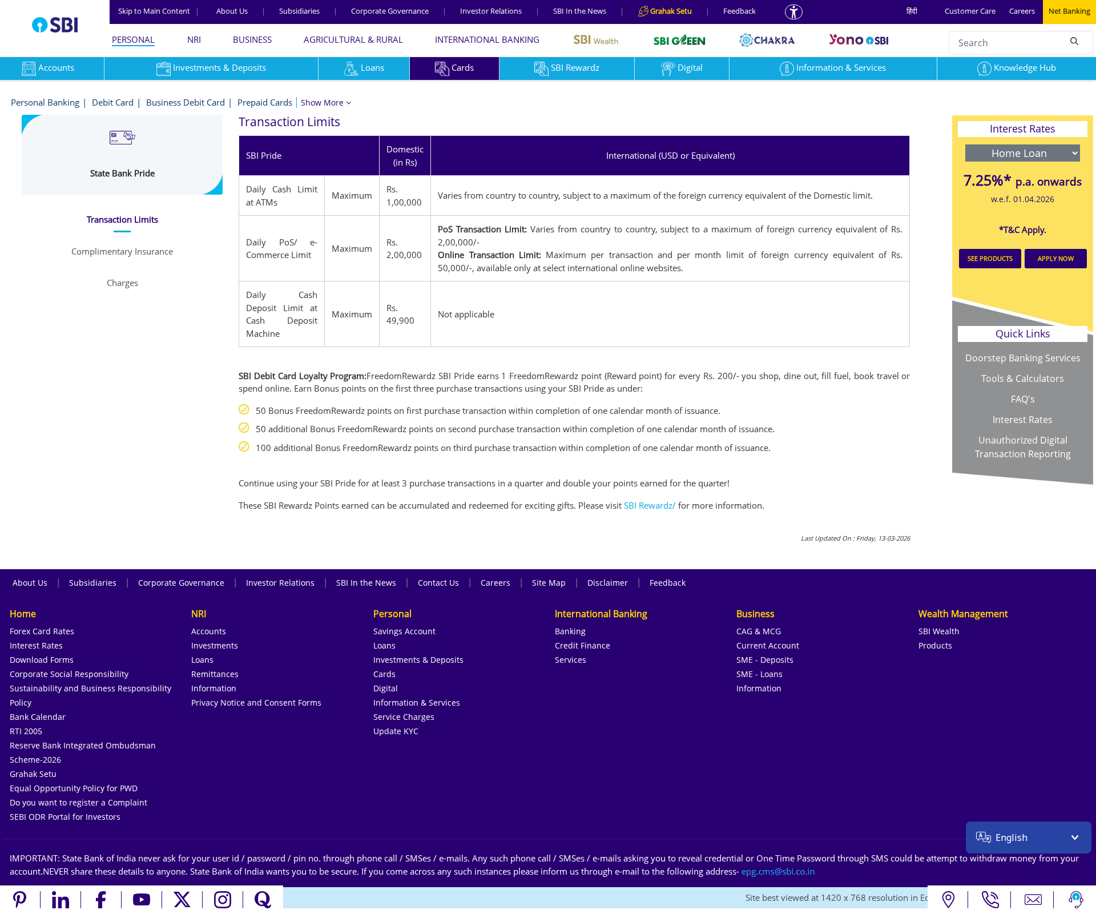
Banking (570, 631)
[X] (182, 899)
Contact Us (438, 582)
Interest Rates (1023, 419)
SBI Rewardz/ (650, 505)
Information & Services (841, 67)
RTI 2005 (26, 731)
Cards (463, 67)
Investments (214, 645)
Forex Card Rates (42, 631)
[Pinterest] (20, 899)
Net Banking (1069, 11)
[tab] (122, 219)
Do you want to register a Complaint (78, 802)
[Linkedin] (61, 899)
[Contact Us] (1033, 899)
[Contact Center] (990, 899)
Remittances (215, 674)
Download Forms (42, 659)
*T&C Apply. (1022, 229)
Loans (372, 67)
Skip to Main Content (158, 11)
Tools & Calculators (1022, 378)
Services (570, 659)
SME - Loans (759, 674)
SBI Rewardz (575, 67)
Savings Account (404, 631)
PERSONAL (133, 39)
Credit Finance (582, 645)
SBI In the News (579, 11)
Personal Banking (45, 102)
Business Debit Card (185, 102)
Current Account (767, 645)
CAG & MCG (758, 631)
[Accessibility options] (794, 12)
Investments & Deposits (219, 67)
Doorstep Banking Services (1023, 358)
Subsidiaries (299, 11)
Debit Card (113, 102)
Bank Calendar (38, 716)
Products (935, 645)
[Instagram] (223, 899)
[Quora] (263, 899)
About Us (232, 11)
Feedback (739, 11)
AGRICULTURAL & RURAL (353, 39)
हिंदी (911, 11)
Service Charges (403, 716)
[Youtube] (142, 899)
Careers (1022, 11)
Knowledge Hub (1025, 67)
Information (213, 688)
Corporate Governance (390, 11)
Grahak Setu (33, 773)
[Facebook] (101, 899)
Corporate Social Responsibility (69, 674)
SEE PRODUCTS (990, 258)
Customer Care (970, 11)
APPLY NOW (1056, 258)
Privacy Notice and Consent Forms (256, 702)
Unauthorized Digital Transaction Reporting (1023, 447)
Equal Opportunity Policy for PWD (74, 788)
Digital (690, 67)
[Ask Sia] (1076, 899)
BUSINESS (252, 39)
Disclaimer (607, 582)
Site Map (549, 582)
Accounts (208, 631)
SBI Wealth (939, 631)
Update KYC (395, 731)
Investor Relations (491, 11)
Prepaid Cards (264, 102)
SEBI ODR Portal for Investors (65, 816)
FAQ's (1023, 399)
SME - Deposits (764, 659)
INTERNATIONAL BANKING (487, 39)
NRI (194, 39)
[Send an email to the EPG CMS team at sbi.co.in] (779, 871)
